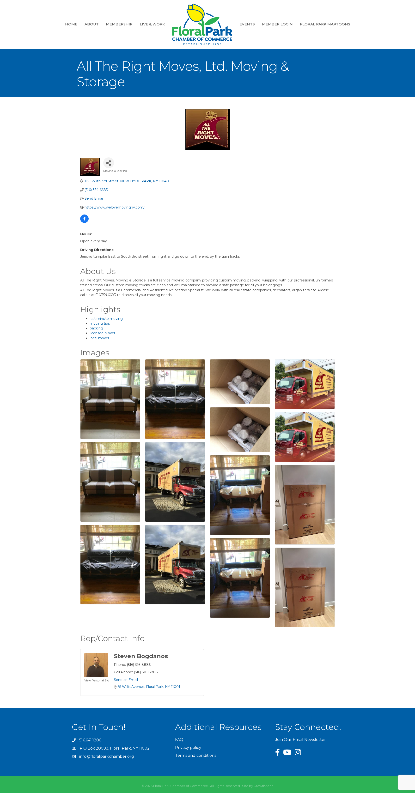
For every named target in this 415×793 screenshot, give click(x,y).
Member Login (277, 24)
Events (247, 24)
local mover (99, 338)
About (92, 24)
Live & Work (152, 24)
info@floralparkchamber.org (106, 756)
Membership (119, 24)
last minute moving (106, 318)
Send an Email (126, 680)
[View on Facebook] (84, 222)
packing (96, 328)
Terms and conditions (195, 755)
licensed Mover (102, 333)
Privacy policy (188, 747)
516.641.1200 (90, 740)
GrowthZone (264, 786)
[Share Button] (108, 162)
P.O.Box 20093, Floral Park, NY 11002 (115, 748)
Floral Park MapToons (325, 24)
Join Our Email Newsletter (300, 739)
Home (71, 24)
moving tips (100, 323)
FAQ (179, 739)
